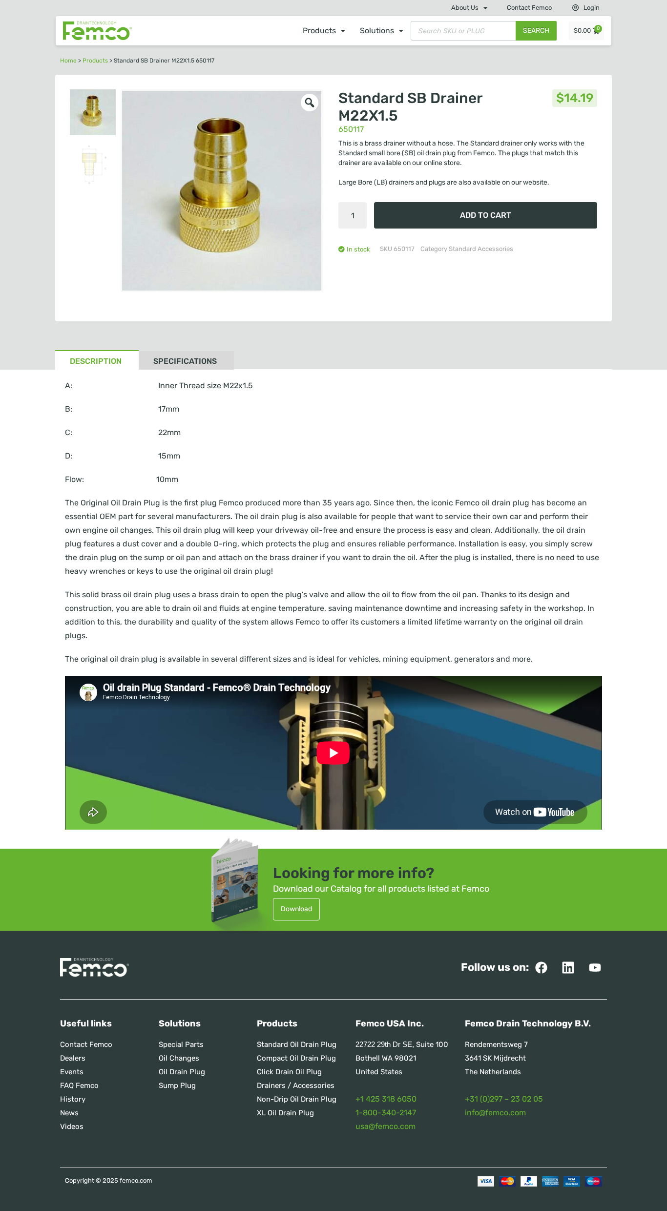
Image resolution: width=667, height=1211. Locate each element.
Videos (71, 1126)
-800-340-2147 (387, 1112)
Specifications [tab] (185, 361)
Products (319, 30)
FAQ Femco (79, 1085)
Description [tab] (96, 361)
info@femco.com (495, 1112)
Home (68, 60)
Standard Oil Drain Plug (296, 1044)
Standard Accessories (481, 248)
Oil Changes (179, 1058)
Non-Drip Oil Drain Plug (296, 1099)
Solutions (377, 30)
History (72, 1099)
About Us (465, 7)
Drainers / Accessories (295, 1085)
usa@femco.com (385, 1126)
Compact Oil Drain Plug (296, 1058)
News (69, 1112)
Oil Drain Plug (182, 1071)
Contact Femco (529, 7)
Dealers (72, 1058)
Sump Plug (177, 1085)
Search (536, 30)
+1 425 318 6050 (386, 1099)
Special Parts (181, 1044)
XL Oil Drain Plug (285, 1112)
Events (71, 1071)
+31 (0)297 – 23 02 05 (504, 1099)
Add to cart (485, 215)
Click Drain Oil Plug (289, 1071)
